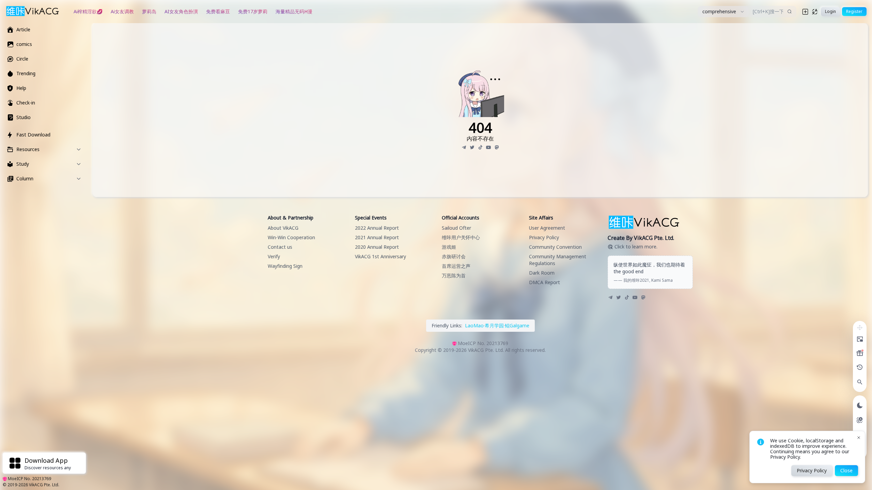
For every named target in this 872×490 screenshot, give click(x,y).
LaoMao (474, 325)
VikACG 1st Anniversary (380, 256)
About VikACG (283, 228)
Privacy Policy (544, 237)
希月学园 (494, 325)
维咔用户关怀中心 (461, 237)
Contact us (280, 247)
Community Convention (555, 247)
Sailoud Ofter (456, 228)
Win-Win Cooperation (291, 237)
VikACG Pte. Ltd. (44, 485)
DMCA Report (544, 282)
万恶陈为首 (454, 275)
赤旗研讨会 (454, 256)
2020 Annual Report (377, 247)
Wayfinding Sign (285, 266)
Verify (274, 256)
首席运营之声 (456, 266)
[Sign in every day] (860, 353)
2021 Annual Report (377, 237)
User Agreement (547, 228)
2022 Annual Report (377, 228)
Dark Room (542, 273)
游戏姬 (449, 247)
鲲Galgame (517, 325)
